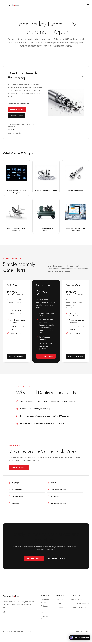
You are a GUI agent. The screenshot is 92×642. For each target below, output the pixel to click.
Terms (87, 631)
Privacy (79, 631)
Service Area (61, 607)
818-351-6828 (76, 599)
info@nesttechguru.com (80, 603)
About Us (59, 599)
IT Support (45, 606)
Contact (59, 603)
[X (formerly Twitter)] (4, 612)
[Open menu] (88, 5)
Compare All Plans (16, 356)
